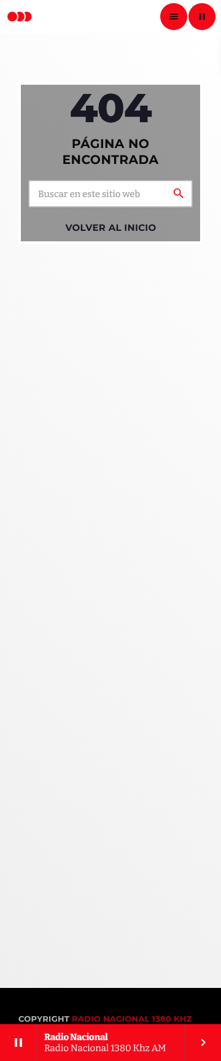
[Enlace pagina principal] (20, 16)
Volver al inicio (110, 227)
